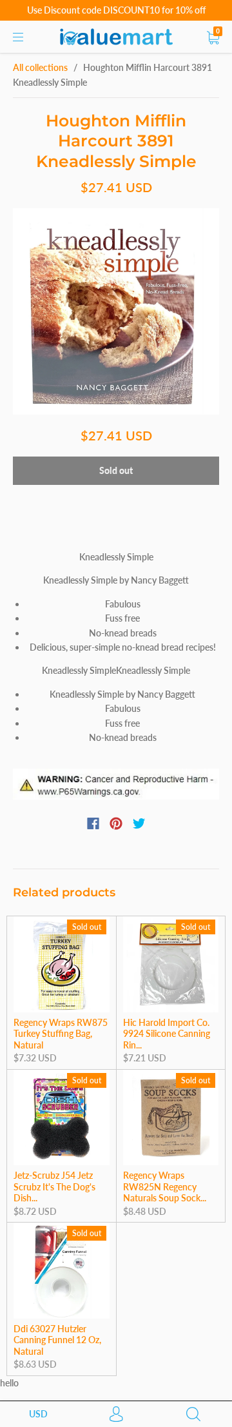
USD (38, 1413)
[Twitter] (139, 823)
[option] (116, 311)
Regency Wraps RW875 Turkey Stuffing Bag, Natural (61, 1033)
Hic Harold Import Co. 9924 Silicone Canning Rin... (166, 1033)
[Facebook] (93, 823)
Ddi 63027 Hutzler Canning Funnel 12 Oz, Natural (57, 1340)
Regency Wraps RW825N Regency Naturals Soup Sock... (164, 1186)
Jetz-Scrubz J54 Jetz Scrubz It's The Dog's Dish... (54, 1186)
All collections (40, 67)
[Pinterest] (116, 823)
